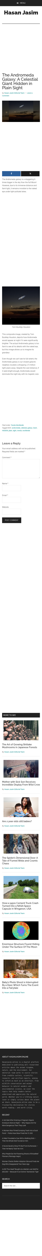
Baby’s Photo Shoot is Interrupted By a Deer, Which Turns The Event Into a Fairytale (20, 985)
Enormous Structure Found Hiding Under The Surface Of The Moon (20, 945)
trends (19, 431)
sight (14, 431)
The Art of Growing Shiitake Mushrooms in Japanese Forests (19, 746)
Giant (35, 428)
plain (10, 431)
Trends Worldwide (17, 425)
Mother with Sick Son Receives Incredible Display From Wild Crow (21, 783)
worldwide (26, 431)
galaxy (30, 428)
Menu (23, 3)
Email (5, 495)
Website (5, 507)
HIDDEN (5, 431)
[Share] (11, 173)
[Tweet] (30, 173)
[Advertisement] (21, 50)
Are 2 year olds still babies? (17, 821)
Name (5, 483)
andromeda (16, 428)
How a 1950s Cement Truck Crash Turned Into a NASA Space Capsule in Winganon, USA (20, 906)
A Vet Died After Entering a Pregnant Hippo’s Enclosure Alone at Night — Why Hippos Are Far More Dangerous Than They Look (19, 1122)
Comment (6, 457)
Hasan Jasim (21, 12)
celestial (24, 428)
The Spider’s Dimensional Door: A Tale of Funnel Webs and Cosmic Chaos (20, 860)
